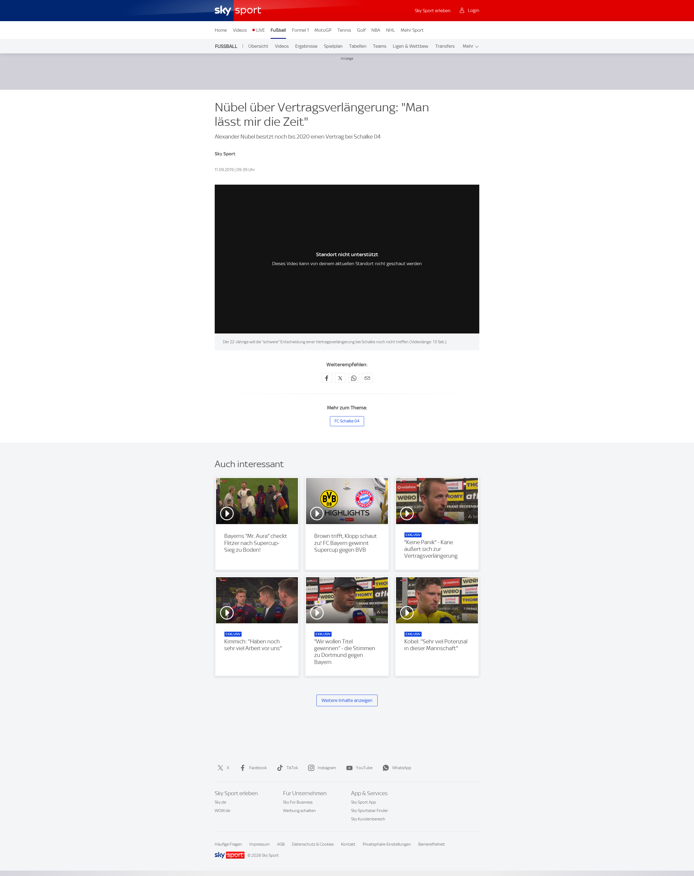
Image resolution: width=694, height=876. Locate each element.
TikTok (292, 767)
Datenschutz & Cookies (313, 844)
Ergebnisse (306, 46)
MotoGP (323, 30)
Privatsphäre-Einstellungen (387, 844)
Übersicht (258, 46)
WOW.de (222, 810)
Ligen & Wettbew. (411, 46)
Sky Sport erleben (433, 10)
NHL (390, 30)
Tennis (344, 30)
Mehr (468, 46)
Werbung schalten (299, 810)
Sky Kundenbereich (368, 819)
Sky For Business (298, 802)
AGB (281, 844)
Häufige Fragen (228, 844)
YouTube (364, 767)
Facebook (258, 767)
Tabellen (358, 46)
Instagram (327, 767)
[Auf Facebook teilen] (326, 378)
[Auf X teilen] (340, 378)
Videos (240, 30)
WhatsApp (401, 767)
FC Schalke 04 (347, 421)
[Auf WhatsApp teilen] (353, 378)
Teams (379, 46)
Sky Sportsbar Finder (369, 810)
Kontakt (348, 844)
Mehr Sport (412, 30)
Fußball (278, 30)
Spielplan (333, 46)
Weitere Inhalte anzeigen (347, 700)
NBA (375, 30)
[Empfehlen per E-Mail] (367, 378)
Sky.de (220, 802)
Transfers (445, 46)
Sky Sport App (363, 802)
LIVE (260, 30)
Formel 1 (300, 30)
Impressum (259, 844)
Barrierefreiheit (431, 844)
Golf (361, 30)
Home (221, 30)
